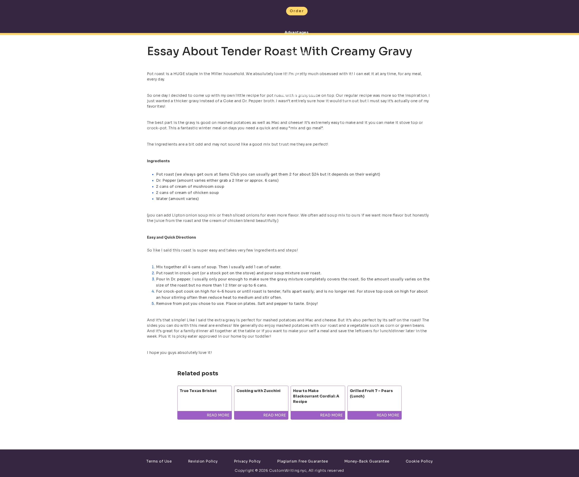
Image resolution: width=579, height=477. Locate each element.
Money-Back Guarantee (366, 461)
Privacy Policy (247, 461)
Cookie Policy (419, 461)
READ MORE (218, 415)
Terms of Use (159, 461)
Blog (296, 115)
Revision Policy (203, 461)
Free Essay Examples (297, 94)
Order (297, 11)
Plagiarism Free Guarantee (302, 461)
